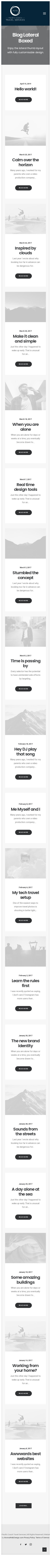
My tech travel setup (25, 895)
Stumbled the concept (25, 575)
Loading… (23, 1506)
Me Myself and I (25, 809)
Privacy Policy (29, 1538)
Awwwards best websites (25, 1456)
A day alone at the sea (25, 1191)
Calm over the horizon (25, 162)
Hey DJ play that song (25, 751)
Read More (23, 100)
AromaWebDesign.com (14, 1538)
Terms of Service (42, 1538)
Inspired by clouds (25, 250)
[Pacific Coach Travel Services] (15, 13)
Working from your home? (25, 1368)
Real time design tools (25, 487)
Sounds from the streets (25, 1131)
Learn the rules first (25, 983)
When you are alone (25, 427)
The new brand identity (25, 1043)
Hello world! (26, 89)
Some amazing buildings (25, 1280)
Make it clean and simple (25, 338)
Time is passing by (25, 663)
